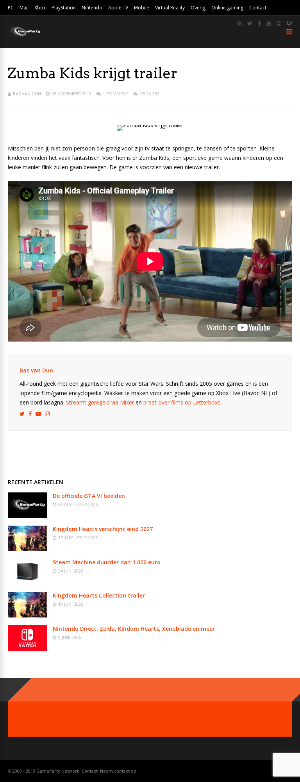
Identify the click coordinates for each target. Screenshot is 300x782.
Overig (198, 7)
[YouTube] (268, 23)
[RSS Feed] (240, 23)
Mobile (141, 7)
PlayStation (64, 7)
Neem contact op (118, 771)
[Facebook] (259, 23)
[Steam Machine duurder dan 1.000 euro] (27, 582)
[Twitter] (249, 23)
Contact (257, 7)
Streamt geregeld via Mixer (100, 402)
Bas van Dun (27, 94)
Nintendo (92, 7)
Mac (24, 7)
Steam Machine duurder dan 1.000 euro (107, 562)
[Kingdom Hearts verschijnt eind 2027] (27, 549)
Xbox (40, 7)
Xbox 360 (149, 94)
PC (11, 7)
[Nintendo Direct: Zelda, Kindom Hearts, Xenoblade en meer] (27, 648)
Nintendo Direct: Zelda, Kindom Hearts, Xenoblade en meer (134, 628)
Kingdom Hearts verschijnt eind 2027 (103, 529)
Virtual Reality (170, 7)
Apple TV (118, 7)
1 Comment (116, 94)
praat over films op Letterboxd (182, 402)
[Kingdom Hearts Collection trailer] (27, 615)
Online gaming (227, 7)
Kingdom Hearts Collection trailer (99, 595)
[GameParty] (24, 36)
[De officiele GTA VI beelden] (27, 515)
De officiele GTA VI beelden (89, 495)
